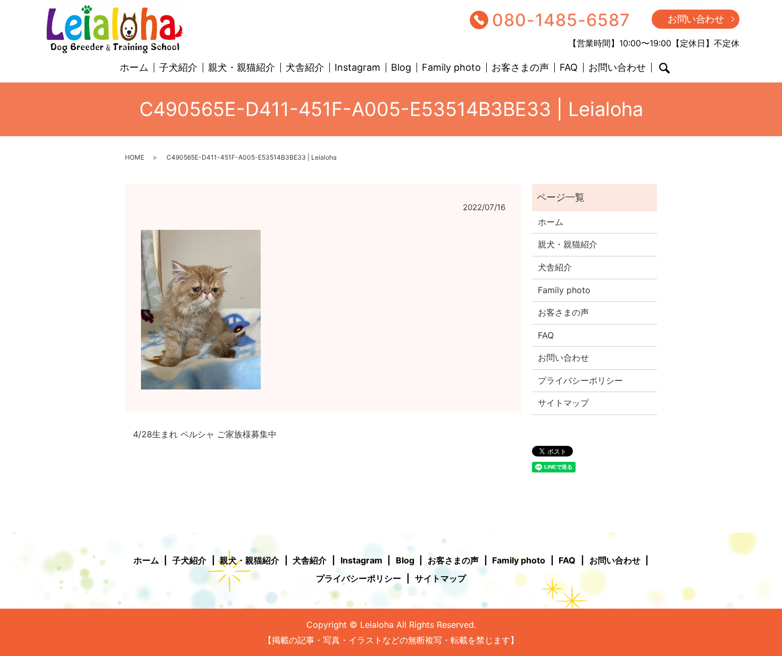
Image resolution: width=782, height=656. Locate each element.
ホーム (134, 67)
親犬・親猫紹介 (241, 67)
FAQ (569, 67)
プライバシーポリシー (580, 380)
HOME (134, 157)
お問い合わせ (695, 18)
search (664, 68)
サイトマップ (563, 402)
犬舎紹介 (305, 67)
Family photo (451, 67)
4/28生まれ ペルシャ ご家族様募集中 (205, 434)
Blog (401, 67)
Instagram (357, 67)
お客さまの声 (520, 67)
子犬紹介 (178, 67)
